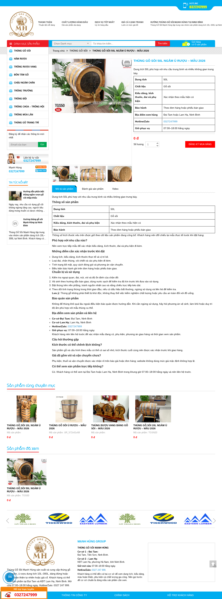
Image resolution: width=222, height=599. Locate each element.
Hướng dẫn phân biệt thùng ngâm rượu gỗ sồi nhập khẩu (33, 194)
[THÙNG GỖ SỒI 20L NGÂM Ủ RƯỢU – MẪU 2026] (153, 408)
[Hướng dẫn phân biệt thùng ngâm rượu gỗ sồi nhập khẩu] (15, 195)
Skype (40, 170)
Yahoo (40, 167)
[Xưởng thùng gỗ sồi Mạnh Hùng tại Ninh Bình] (15, 223)
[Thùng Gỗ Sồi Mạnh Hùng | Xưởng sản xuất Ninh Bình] (21, 23)
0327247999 (198, 7)
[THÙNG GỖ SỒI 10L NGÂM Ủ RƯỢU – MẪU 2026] (26, 408)
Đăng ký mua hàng (200, 144)
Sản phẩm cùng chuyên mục (31, 385)
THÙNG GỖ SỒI (79, 50)
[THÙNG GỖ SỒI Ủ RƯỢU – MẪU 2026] (69, 408)
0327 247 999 (98, 570)
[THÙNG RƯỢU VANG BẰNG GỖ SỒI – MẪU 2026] (111, 408)
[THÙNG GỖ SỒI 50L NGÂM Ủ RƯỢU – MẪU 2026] (26, 471)
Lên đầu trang (213, 564)
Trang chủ (59, 50)
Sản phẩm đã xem (23, 448)
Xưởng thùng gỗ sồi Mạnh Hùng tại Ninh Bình (33, 222)
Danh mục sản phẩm (27, 43)
